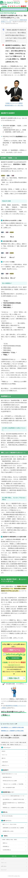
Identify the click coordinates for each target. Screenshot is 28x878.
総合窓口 (3, 751)
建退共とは (5, 843)
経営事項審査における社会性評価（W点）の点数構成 (13, 827)
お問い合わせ (3, 866)
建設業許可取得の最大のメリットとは (9, 773)
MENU (26, 2)
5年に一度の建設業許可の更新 (9, 787)
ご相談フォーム (14, 650)
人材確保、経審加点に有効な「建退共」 (10, 839)
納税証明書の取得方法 (7, 777)
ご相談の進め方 (13, 678)
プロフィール (4, 754)
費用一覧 (3, 758)
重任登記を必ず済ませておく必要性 (10, 780)
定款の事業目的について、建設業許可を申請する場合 (12, 727)
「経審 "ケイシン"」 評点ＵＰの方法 (9, 824)
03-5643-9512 (15, 658)
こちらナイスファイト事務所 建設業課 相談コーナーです (13, 795)
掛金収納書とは (6, 846)
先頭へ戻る (14, 856)
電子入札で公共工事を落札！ (7, 815)
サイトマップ (3, 869)
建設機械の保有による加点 (8, 831)
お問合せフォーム (5, 765)
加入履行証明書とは (7, 849)
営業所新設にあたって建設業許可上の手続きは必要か (12, 730)
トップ (2, 859)
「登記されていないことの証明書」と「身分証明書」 (13, 784)
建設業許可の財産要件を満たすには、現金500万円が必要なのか (14, 803)
